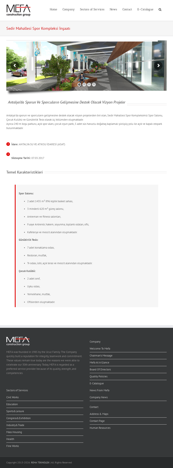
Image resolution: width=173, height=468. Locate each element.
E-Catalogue (97, 383)
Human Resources (100, 428)
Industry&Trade (15, 425)
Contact (94, 407)
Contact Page (97, 421)
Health (10, 439)
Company (95, 341)
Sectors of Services (17, 390)
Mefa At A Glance (99, 362)
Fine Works (12, 446)
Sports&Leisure (15, 411)
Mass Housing (14, 432)
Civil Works (12, 397)
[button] (160, 9)
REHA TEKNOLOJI (40, 462)
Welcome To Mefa (100, 348)
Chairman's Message (101, 355)
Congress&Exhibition (18, 418)
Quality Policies (98, 376)
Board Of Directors (100, 369)
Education (12, 404)
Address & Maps (99, 414)
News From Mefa (99, 390)
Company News (99, 397)
